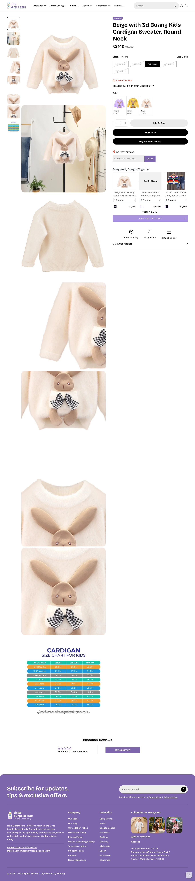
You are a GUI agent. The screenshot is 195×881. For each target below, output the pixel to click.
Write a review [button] (122, 749)
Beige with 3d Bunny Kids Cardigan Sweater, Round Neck (124, 194)
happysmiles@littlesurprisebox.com (28, 851)
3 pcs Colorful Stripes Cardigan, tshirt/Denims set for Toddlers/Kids (176, 194)
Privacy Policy (170, 797)
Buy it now (150, 132)
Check (150, 159)
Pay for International (150, 141)
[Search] (175, 5)
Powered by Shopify (54, 873)
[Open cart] (186, 5)
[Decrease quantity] (116, 123)
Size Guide (182, 57)
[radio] (119, 105)
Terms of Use (155, 797)
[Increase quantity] (126, 123)
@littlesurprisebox (140, 836)
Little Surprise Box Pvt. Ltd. (29, 873)
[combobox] (156, 5)
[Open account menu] (181, 5)
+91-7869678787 (22, 847)
